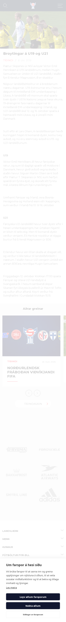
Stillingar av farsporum (33, 614)
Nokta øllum (33, 605)
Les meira (11, 587)
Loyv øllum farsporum (33, 596)
